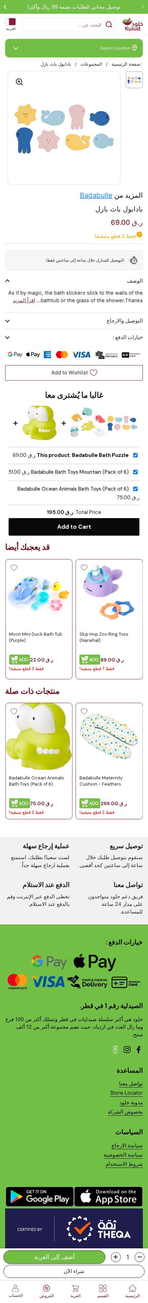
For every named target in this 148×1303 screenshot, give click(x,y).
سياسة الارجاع (127, 1145)
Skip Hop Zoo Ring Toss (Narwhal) (104, 637)
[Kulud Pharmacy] (132, 24)
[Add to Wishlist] (84, 567)
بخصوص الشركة (125, 1112)
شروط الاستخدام (124, 1164)
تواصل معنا (131, 1084)
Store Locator (126, 1093)
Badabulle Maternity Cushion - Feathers (101, 781)
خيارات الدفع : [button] (128, 337)
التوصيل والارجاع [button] (125, 321)
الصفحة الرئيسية (127, 64)
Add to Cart (74, 526)
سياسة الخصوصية (123, 1155)
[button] (140, 1257)
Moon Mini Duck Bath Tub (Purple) (35, 637)
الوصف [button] (135, 281)
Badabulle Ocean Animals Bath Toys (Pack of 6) (73, 489)
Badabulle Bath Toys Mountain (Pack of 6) (80, 472)
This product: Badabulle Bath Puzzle (83, 455)
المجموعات (91, 64)
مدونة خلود (131, 1102)
